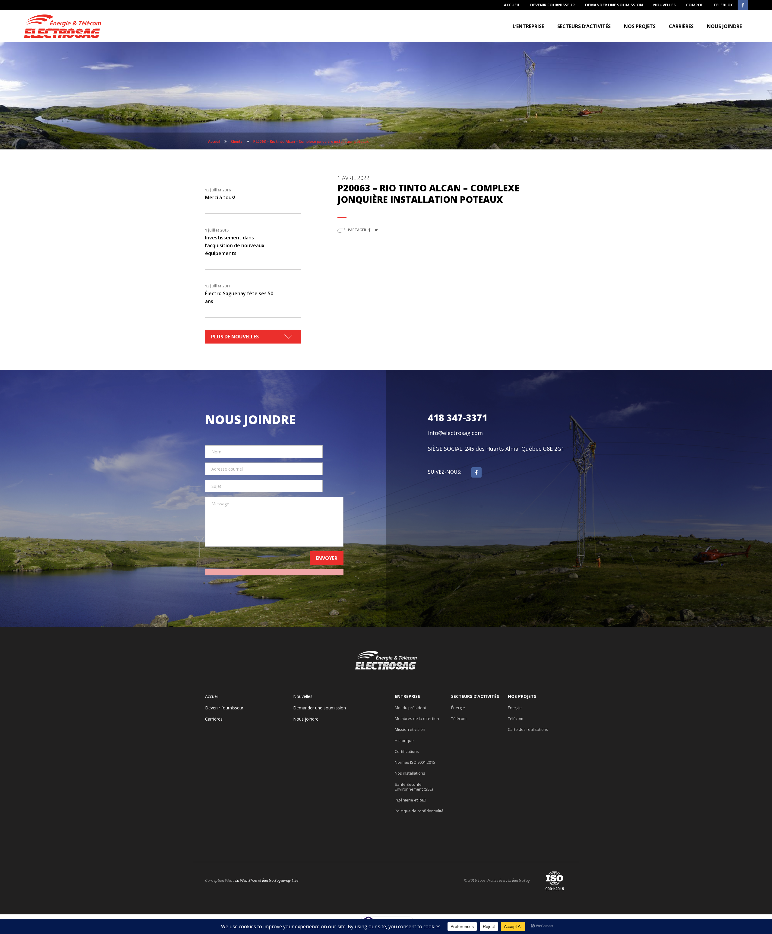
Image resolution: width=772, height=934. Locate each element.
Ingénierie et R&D (410, 800)
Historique (404, 740)
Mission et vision (410, 729)
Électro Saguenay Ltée (280, 880)
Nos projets (640, 26)
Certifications (407, 751)
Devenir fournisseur (552, 5)
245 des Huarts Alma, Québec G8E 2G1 (514, 448)
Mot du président (410, 707)
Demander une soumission (614, 5)
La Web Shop (246, 880)
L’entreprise (528, 26)
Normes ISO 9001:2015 (415, 762)
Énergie (458, 707)
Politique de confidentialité (419, 810)
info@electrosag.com (455, 433)
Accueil (512, 5)
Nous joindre (724, 26)
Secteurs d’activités (584, 26)
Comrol (694, 5)
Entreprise (407, 696)
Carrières (681, 26)
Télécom (459, 718)
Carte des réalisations (528, 729)
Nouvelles (664, 5)
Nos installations (410, 773)
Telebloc (723, 5)
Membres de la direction (417, 718)
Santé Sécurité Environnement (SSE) (414, 787)
